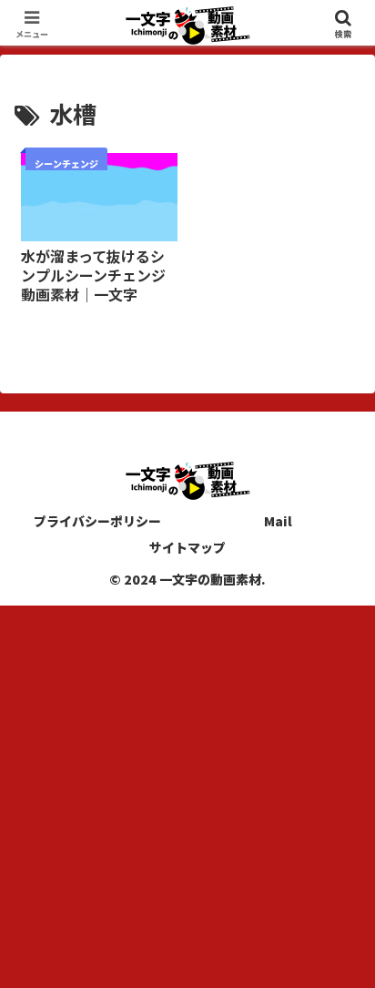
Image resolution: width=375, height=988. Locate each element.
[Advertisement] (187, 793)
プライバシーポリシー (97, 521)
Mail (278, 521)
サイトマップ (187, 547)
